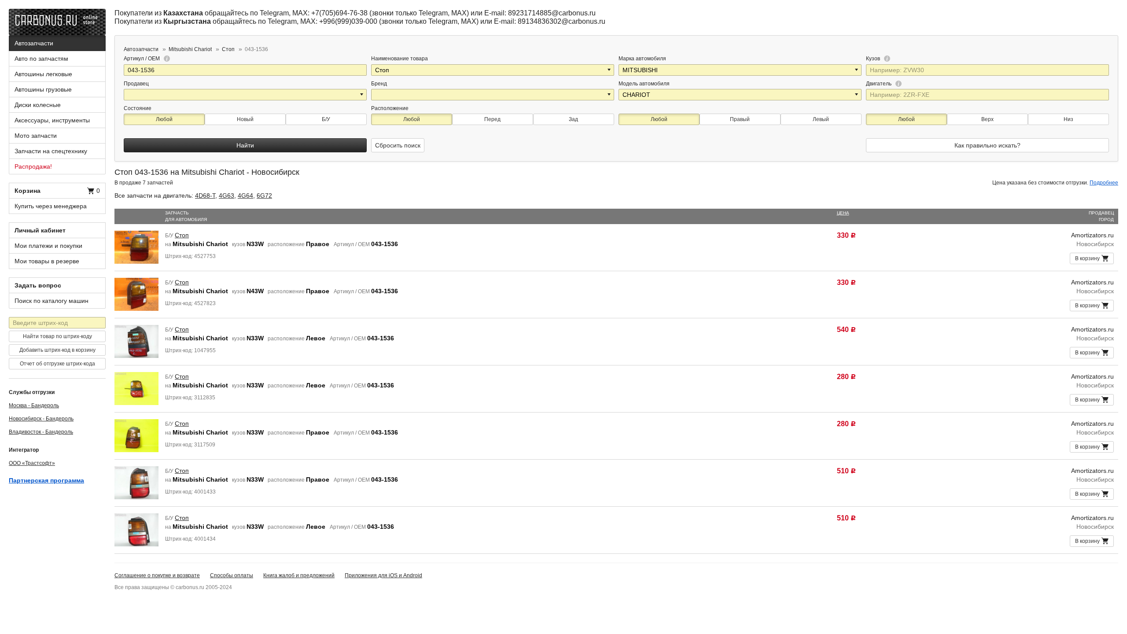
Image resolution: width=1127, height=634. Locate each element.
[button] (610, 70)
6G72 (264, 195)
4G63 (226, 195)
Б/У (326, 119)
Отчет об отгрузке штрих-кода (57, 364)
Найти (245, 145)
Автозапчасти (34, 43)
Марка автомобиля (642, 58)
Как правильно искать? (987, 145)
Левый (821, 119)
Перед (492, 119)
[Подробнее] (165, 58)
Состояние (137, 108)
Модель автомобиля (644, 84)
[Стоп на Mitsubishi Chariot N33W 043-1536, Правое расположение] (136, 246)
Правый (740, 119)
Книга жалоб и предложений (299, 575)
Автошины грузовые (43, 89)
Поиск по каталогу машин (51, 300)
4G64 (245, 195)
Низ (1068, 119)
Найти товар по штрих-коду (57, 336)
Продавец (136, 84)
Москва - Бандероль (34, 405)
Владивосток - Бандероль (41, 432)
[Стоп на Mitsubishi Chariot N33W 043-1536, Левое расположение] (136, 340)
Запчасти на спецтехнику (51, 151)
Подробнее (1104, 183)
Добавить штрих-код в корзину (57, 350)
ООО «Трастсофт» (32, 463)
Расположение (390, 108)
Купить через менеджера (51, 206)
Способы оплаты (231, 575)
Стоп (182, 235)
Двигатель (879, 84)
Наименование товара (399, 58)
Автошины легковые (43, 73)
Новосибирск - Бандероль (41, 419)
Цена (843, 212)
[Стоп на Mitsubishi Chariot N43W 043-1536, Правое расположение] (136, 293)
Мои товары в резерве (47, 261)
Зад (573, 119)
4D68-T (205, 195)
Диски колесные (38, 104)
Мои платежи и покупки (48, 245)
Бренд (379, 84)
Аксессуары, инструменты (52, 120)
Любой (164, 119)
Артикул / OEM (142, 58)
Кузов (873, 58)
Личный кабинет (40, 230)
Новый (245, 119)
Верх (987, 119)
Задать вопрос (38, 285)
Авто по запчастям (41, 58)
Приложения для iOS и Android (383, 575)
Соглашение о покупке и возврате (157, 575)
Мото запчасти (36, 135)
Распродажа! (33, 166)
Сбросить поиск (397, 145)
